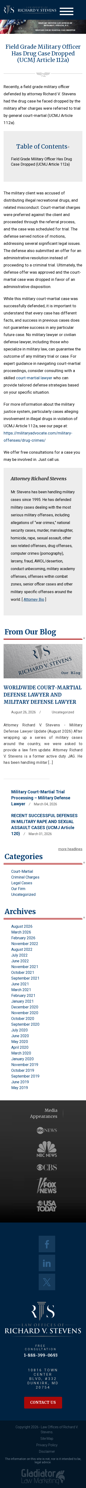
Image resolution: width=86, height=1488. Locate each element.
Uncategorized (63, 712)
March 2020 (21, 1053)
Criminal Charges (25, 877)
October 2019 (22, 1070)
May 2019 (19, 1087)
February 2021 (23, 995)
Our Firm (18, 888)
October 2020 (22, 1018)
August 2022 (21, 949)
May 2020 (19, 1041)
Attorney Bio (34, 599)
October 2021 (22, 972)
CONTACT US (43, 1402)
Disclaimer (47, 1451)
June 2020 (20, 1036)
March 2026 (21, 932)
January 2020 (22, 1059)
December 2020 (24, 1007)
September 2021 (25, 978)
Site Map (46, 1438)
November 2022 (24, 943)
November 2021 (24, 966)
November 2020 (24, 1013)
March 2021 (21, 990)
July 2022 (19, 955)
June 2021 (20, 984)
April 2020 (19, 1047)
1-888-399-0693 (41, 1355)
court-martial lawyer (34, 377)
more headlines (70, 849)
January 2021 (22, 1001)
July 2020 (19, 1030)
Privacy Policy (47, 1445)
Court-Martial (22, 871)
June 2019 (20, 1082)
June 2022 (20, 961)
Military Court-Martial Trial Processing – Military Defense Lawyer (40, 797)
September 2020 (25, 1024)
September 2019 (25, 1076)
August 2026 (21, 926)
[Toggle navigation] (66, 11)
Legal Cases (21, 883)
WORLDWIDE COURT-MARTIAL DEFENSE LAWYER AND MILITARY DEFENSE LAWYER (42, 695)
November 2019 (24, 1064)
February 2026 (23, 938)
